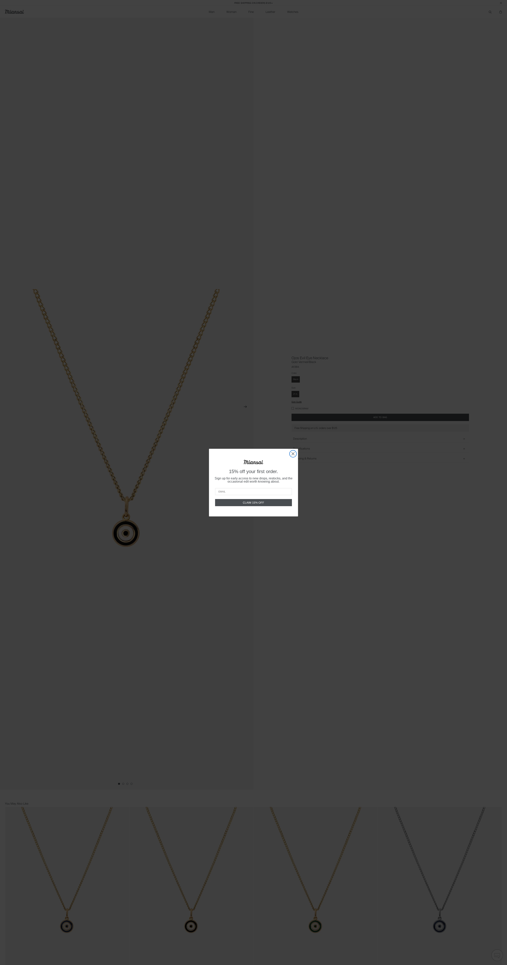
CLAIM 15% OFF (253, 502)
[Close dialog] (293, 453)
